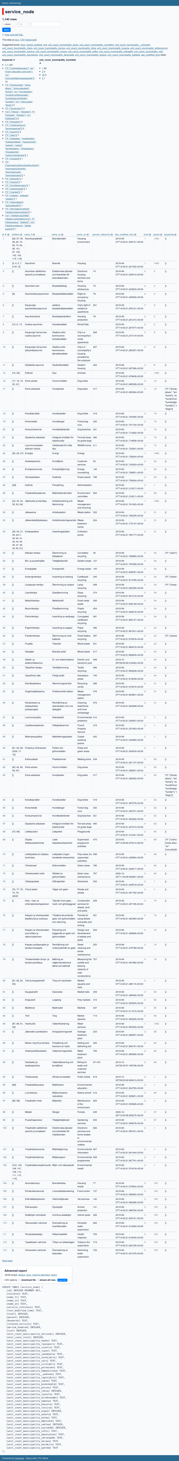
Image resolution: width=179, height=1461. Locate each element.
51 (4, 675)
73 (4, 881)
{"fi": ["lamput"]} (12, 182)
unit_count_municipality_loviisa (51, 51)
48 (4, 651)
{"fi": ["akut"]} (11, 135)
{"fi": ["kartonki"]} (13, 178)
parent (156, 234)
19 (4, 421)
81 (4, 991)
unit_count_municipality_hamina (18, 51)
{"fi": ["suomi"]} (12, 131)
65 (4, 807)
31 (4, 500)
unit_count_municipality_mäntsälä (116, 51)
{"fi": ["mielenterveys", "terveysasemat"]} (15, 126)
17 (4, 388)
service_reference (101, 234)
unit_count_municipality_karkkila (124, 54)
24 (4, 453)
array (28, 1274)
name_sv (56, 234)
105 (5, 1191)
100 (5, 1127)
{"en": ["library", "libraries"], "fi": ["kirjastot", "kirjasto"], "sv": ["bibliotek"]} (20, 115)
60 (4, 747)
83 (4, 1007)
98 (4, 1112)
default (21, 1274)
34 (4, 531)
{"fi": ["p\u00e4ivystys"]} (16, 185)
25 (4, 461)
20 (4, 429)
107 (5, 1207)
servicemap (15, 3)
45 (4, 627)
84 (4, 1015)
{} (5, 64)
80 (4, 980)
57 (4, 717)
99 (4, 1119)
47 (4, 643)
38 (4, 576)
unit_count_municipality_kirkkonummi (149, 48)
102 (5, 1157)
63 (4, 775)
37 (4, 568)
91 (4, 1050)
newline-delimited (41, 1274)
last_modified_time (150, 54)
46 (4, 635)
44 (4, 616)
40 (4, 592)
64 (4, 799)
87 (4, 1031)
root (45, 44)
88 (4, 1042)
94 (4, 1076)
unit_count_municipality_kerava (90, 54)
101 (5, 1149)
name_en (81, 234)
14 (4, 372)
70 (4, 854)
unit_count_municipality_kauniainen (20, 54)
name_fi (28, 234)
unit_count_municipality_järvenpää (56, 54)
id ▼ (4, 234)
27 (4, 477)
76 (4, 915)
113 (5, 1242)
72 (4, 873)
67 (4, 823)
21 (4, 437)
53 (4, 691)
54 (4, 702)
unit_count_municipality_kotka (83, 51)
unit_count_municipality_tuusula (113, 48)
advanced (31, 39)
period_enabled (34, 44)
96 (4, 1092)
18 (4, 413)
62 (4, 767)
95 (4, 1084)
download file (28, 1279)
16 (4, 380)
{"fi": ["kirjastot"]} (13, 121)
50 (4, 667)
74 (4, 889)
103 (5, 1165)
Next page (7, 1260)
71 (4, 865)
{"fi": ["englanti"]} (13, 158)
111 (5, 1234)
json (17, 39)
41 (4, 600)
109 (5, 1214)
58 (4, 725)
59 (4, 736)
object (54, 1274)
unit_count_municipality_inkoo (17, 48)
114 (5, 1250)
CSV (22, 39)
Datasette (19, 1458)
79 (4, 959)
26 (4, 469)
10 (4, 346)
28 (4, 485)
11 (4, 364)
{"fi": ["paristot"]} (12, 192)
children (16, 234)
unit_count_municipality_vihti (148, 51)
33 (4, 520)
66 (4, 815)
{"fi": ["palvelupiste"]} (15, 188)
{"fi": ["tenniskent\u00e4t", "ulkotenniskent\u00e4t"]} (17, 210)
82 (4, 999)
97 (4, 1100)
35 (43, 74)
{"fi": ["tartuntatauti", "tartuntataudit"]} (14, 203)
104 (5, 1183)
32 (4, 512)
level (23, 44)
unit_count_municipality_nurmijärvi (96, 44)
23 (4, 445)
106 (5, 1199)
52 (4, 683)
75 (4, 900)
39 (4, 584)
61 (4, 759)
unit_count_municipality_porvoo (49, 48)
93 (4, 1062)
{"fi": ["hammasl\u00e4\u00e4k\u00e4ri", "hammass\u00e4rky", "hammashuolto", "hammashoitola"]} (22, 168)
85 (4, 1023)
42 (4, 608)
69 (4, 839)
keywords (169, 234)
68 (4, 831)
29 (4, 493)
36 (4, 560)
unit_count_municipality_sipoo (63, 44)
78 (4, 944)
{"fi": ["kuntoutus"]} (14, 108)
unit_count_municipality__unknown (132, 44)
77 (4, 929)
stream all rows (47, 1279)
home (5, 3)
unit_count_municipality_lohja (81, 48)
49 (4, 659)
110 (5, 1222)
